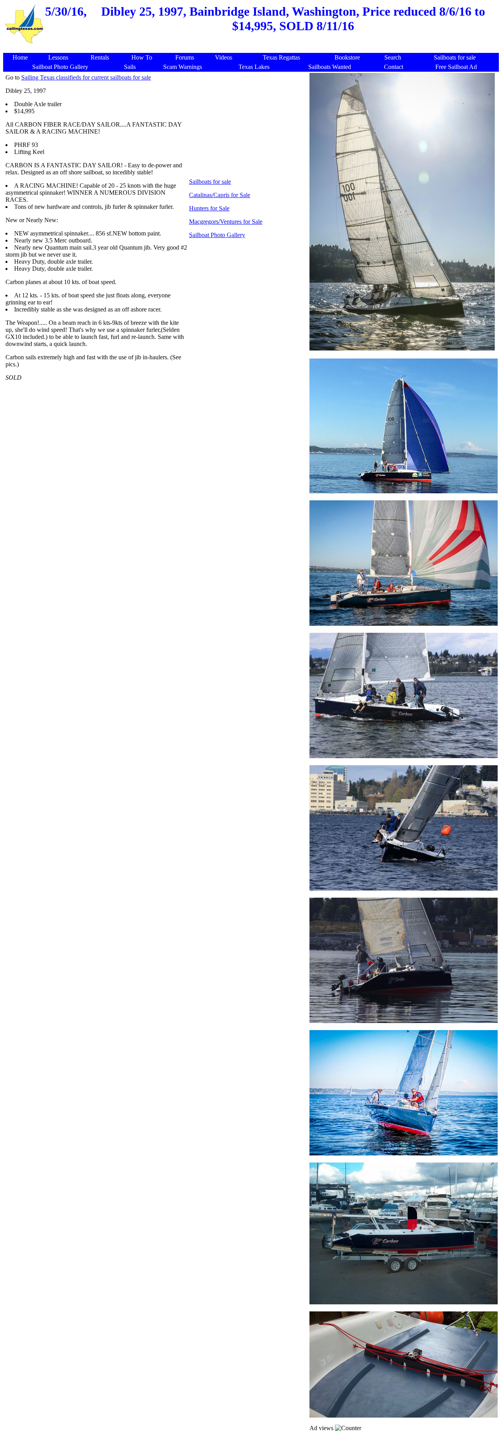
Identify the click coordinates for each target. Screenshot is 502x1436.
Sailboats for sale (210, 181)
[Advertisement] (252, 49)
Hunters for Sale (209, 208)
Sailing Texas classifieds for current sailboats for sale (86, 77)
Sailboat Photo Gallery (217, 235)
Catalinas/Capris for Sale (219, 195)
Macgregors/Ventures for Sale (225, 221)
